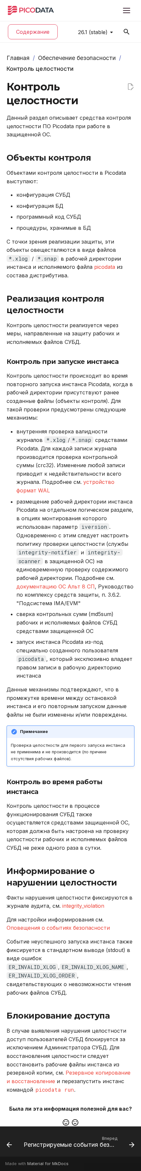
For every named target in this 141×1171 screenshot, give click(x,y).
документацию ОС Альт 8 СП (55, 586)
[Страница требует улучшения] (75, 1122)
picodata (104, 267)
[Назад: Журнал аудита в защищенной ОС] (9, 1143)
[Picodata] (31, 10)
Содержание (33, 32)
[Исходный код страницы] (130, 87)
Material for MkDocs (48, 1163)
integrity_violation (83, 906)
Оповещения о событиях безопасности (58, 927)
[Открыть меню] (126, 10)
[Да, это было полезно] (66, 1122)
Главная (18, 57)
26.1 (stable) (93, 32)
